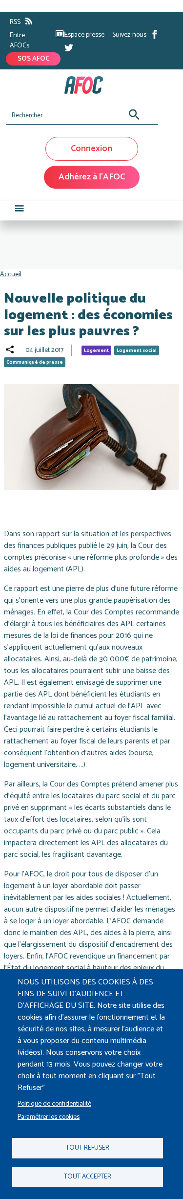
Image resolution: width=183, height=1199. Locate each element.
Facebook (154, 34)
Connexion (91, 148)
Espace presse (84, 35)
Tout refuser (87, 1147)
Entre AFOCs (19, 40)
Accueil (10, 274)
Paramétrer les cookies (49, 1117)
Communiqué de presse (34, 362)
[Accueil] (87, 85)
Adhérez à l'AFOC (92, 177)
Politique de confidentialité (54, 1103)
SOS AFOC (33, 59)
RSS (15, 22)
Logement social (137, 350)
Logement (96, 350)
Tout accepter (87, 1176)
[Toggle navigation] (19, 210)
